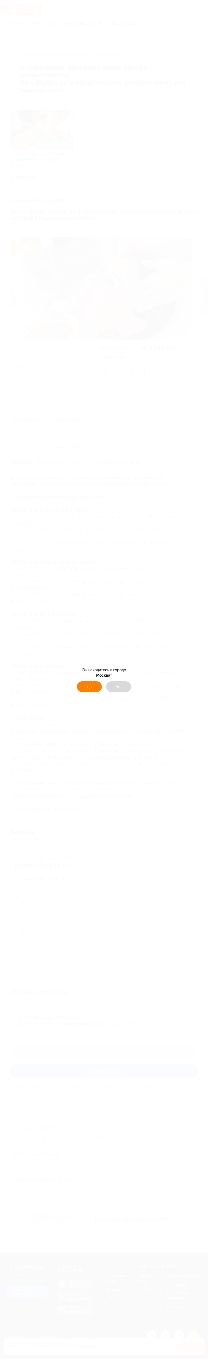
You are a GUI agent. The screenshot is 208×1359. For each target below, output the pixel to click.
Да (89, 687)
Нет (118, 687)
